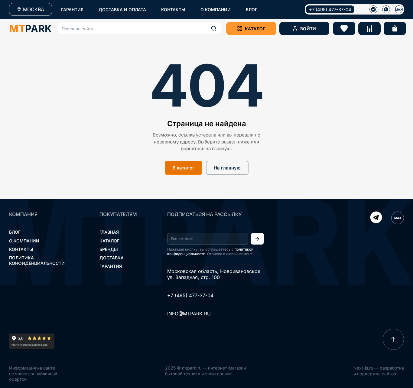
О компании (24, 240)
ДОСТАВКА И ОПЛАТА (122, 9)
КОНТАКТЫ (173, 9)
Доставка (111, 257)
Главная (109, 232)
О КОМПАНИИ (215, 9)
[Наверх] (393, 339)
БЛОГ (251, 9)
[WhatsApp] (386, 9)
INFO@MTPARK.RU (189, 314)
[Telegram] (376, 218)
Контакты (21, 249)
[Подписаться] (257, 239)
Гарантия (110, 266)
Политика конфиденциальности (37, 260)
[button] (139, 28)
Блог (15, 232)
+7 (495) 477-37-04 (330, 9)
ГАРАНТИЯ (72, 9)
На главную (227, 168)
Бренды (108, 249)
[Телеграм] (373, 9)
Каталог (109, 240)
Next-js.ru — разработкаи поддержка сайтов (378, 370)
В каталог (183, 168)
